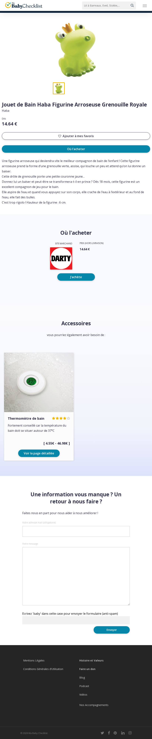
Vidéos (83, 694)
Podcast (84, 686)
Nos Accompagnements (93, 705)
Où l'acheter (76, 149)
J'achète (76, 277)
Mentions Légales (33, 660)
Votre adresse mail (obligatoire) (39, 522)
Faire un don (87, 669)
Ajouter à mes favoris (78, 136)
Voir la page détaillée (39, 453)
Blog (82, 677)
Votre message (30, 543)
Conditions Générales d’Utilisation (43, 669)
